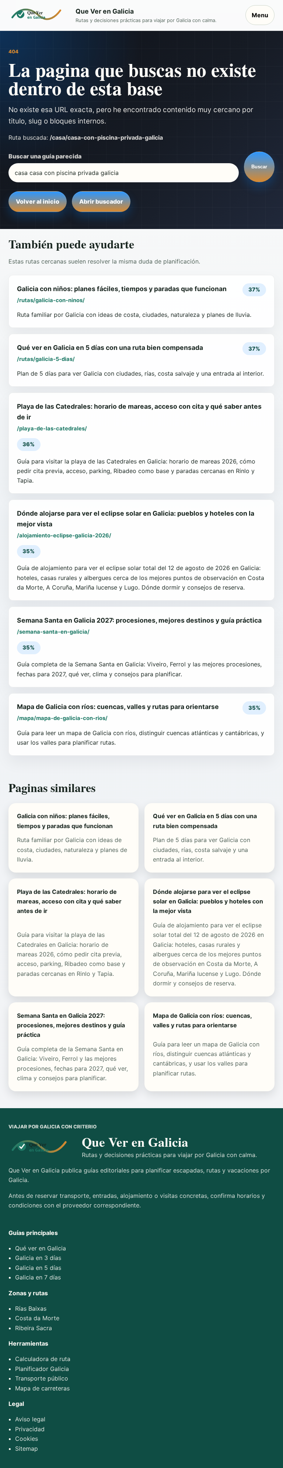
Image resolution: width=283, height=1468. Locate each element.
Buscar (259, 166)
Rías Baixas (30, 1308)
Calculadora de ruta (42, 1359)
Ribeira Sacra (33, 1328)
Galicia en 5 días (38, 1267)
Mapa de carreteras (42, 1388)
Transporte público (41, 1378)
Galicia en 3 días (38, 1257)
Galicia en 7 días (38, 1277)
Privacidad (30, 1429)
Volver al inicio (37, 201)
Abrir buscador (101, 201)
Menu (260, 15)
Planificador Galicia (42, 1368)
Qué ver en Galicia (40, 1248)
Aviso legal (30, 1419)
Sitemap (26, 1448)
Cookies (26, 1438)
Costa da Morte (37, 1318)
